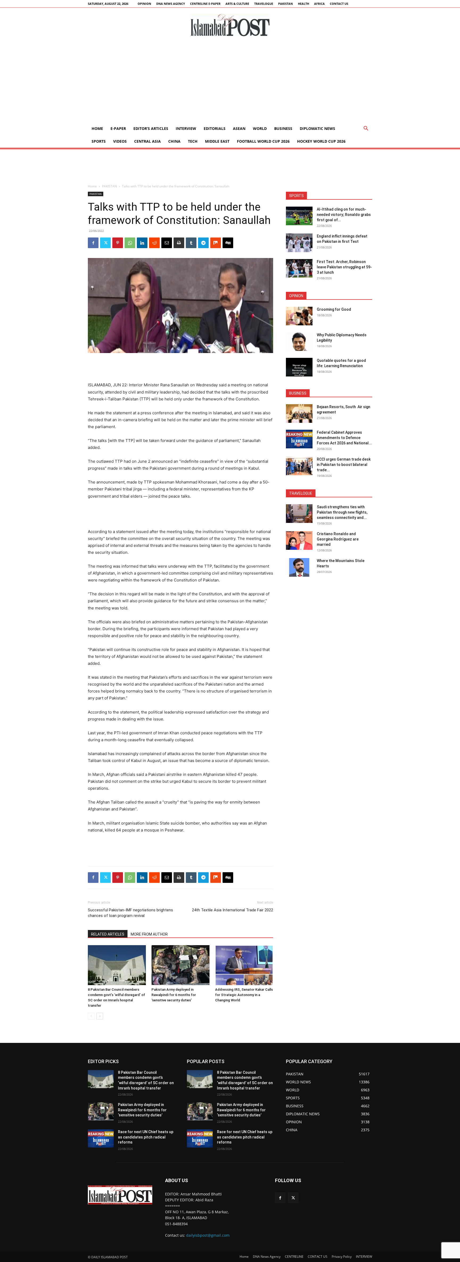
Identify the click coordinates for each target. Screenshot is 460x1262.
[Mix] (215, 242)
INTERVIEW (186, 128)
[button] (365, 129)
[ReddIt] (154, 242)
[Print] (179, 242)
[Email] (166, 242)
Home (97, 128)
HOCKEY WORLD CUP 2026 (321, 141)
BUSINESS (283, 128)
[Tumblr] (191, 242)
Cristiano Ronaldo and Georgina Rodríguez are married (338, 539)
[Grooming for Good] (299, 316)
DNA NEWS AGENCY (170, 4)
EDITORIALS (214, 128)
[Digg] (228, 242)
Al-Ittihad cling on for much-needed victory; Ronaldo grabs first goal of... (344, 214)
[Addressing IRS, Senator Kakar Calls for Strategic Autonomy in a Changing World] (244, 965)
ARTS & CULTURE (237, 4)
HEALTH (303, 4)
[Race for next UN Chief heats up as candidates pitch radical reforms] (101, 1138)
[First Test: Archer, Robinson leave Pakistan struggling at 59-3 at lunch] (299, 268)
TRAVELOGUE (263, 4)
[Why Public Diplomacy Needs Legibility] (299, 341)
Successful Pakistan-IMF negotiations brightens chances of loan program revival (130, 913)
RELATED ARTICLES (107, 934)
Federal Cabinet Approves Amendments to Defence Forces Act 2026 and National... (344, 437)
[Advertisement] (230, 82)
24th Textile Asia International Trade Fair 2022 (232, 910)
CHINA (174, 141)
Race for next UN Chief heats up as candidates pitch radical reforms (145, 1137)
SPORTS (99, 141)
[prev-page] (91, 1016)
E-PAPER (118, 128)
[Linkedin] (142, 242)
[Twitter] (105, 242)
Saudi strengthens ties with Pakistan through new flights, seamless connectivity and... (342, 512)
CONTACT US (339, 4)
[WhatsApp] (130, 242)
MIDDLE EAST (217, 141)
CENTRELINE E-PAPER (205, 4)
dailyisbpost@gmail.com (207, 1235)
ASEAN (239, 128)
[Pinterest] (117, 242)
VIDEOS (120, 141)
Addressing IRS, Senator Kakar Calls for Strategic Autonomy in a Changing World (244, 995)
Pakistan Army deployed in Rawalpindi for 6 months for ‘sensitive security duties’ (173, 995)
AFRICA (319, 4)
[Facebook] (93, 242)
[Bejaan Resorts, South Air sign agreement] (299, 413)
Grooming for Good (334, 309)
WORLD (260, 128)
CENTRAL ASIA (147, 141)
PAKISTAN (285, 4)
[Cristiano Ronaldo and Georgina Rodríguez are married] (299, 540)
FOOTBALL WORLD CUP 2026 (263, 141)
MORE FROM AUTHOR (149, 934)
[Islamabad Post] (230, 25)
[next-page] (99, 1016)
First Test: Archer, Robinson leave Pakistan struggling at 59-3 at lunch (344, 267)
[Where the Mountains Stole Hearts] (299, 567)
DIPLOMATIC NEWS (317, 128)
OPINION (144, 4)
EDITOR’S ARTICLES (150, 128)
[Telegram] (203, 242)
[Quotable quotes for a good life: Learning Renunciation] (299, 367)
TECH (193, 141)
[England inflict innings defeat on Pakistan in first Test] (299, 242)
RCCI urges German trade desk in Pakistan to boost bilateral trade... (344, 464)
